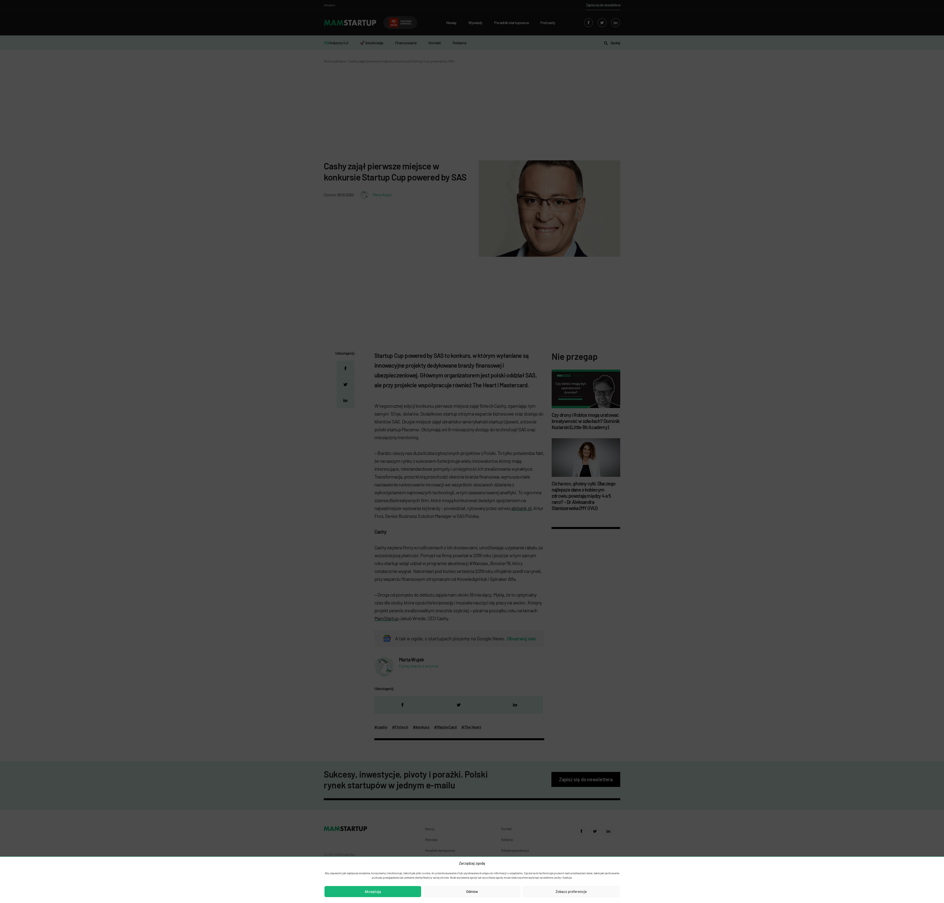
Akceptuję (373, 891)
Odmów (472, 891)
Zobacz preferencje (571, 891)
